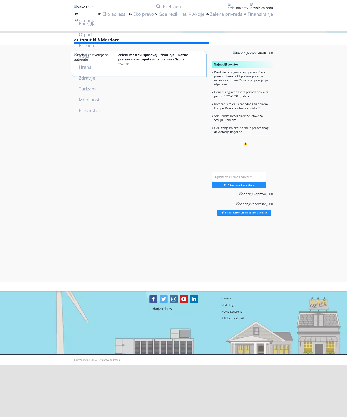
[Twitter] (164, 299)
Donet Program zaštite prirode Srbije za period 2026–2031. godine (241, 94)
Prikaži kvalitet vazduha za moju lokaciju (246, 212)
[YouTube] (184, 299)
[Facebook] (153, 299)
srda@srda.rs (161, 309)
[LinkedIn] (194, 299)
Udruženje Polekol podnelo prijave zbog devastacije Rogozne (241, 130)
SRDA (94, 359)
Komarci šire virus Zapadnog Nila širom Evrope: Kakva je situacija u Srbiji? (241, 106)
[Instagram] (174, 299)
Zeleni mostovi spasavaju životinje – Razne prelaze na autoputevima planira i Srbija (153, 57)
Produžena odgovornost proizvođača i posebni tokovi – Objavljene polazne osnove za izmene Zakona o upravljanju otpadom (241, 78)
